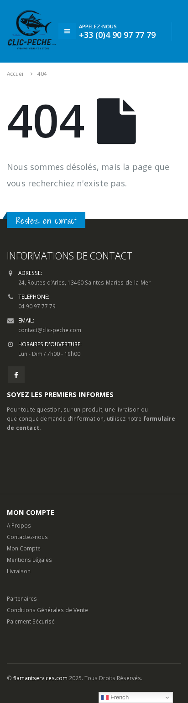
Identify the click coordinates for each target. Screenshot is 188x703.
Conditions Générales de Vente (47, 609)
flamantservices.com (40, 678)
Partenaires (22, 598)
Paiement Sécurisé (31, 621)
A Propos (19, 525)
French (119, 697)
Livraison (19, 571)
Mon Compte (24, 548)
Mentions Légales (29, 559)
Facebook (16, 374)
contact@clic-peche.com (49, 329)
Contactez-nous (27, 536)
